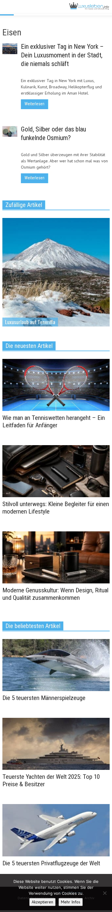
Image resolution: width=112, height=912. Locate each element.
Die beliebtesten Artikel (32, 626)
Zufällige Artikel (23, 204)
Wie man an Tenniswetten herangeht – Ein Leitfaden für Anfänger (53, 421)
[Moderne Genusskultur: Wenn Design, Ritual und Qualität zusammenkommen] (56, 557)
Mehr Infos (70, 902)
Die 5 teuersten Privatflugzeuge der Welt (51, 863)
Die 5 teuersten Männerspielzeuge (43, 697)
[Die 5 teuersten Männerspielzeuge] (56, 664)
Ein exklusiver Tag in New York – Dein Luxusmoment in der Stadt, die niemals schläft (62, 55)
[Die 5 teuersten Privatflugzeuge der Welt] (56, 830)
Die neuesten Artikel (29, 345)
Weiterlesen (34, 103)
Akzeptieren (42, 902)
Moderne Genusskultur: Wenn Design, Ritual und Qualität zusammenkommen (55, 594)
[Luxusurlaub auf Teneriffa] (56, 284)
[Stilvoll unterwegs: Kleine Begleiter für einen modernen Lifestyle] (56, 470)
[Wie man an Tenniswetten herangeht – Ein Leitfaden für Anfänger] (56, 384)
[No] (105, 893)
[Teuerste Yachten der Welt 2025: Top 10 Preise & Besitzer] (56, 743)
